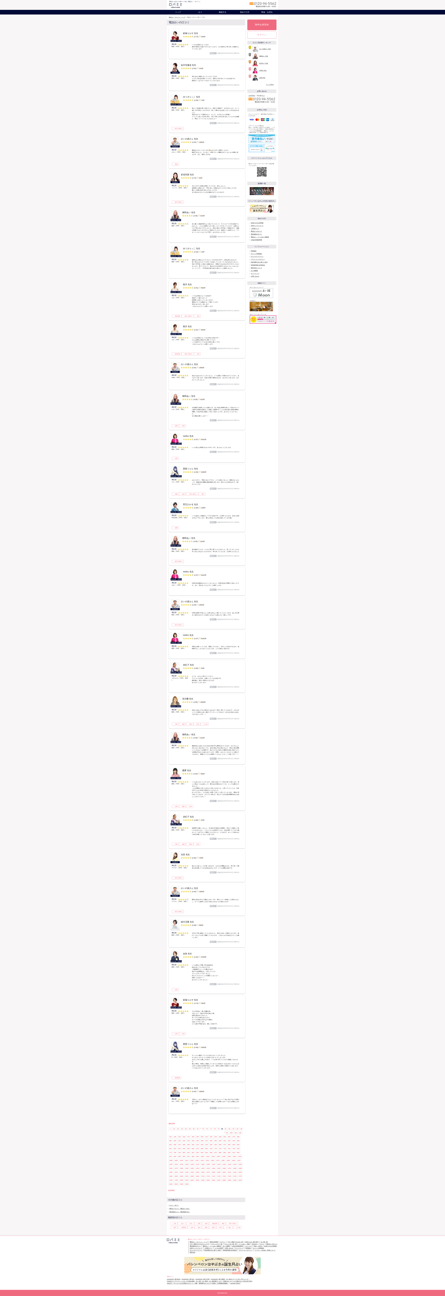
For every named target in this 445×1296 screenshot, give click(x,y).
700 (211, 1148)
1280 (202, 1164)
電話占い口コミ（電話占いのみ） (179, 1208)
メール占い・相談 (244, 1244)
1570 (208, 1172)
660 (193, 1148)
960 (184, 1156)
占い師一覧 (264, 1242)
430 (233, 1141)
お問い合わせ (255, 276)
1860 (213, 1180)
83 (233, 1129)
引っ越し (229, 1227)
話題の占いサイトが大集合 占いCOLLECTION (237, 1281)
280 (238, 1137)
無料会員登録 (262, 24)
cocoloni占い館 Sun (188, 1279)
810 (188, 1152)
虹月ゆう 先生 (263, 63)
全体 (175, 1223)
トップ (178, 12)
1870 (218, 1180)
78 (215, 1129)
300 (175, 1141)
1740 (224, 1176)
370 (206, 1141)
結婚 (183, 494)
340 (193, 1141)
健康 (183, 724)
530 (206, 1145)
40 (186, 1129)
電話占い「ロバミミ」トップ (177, 17)
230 (215, 1137)
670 (197, 1148)
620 (175, 1148)
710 (215, 1148)
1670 (186, 1176)
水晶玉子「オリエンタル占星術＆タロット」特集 (182, 1283)
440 (238, 1141)
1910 (240, 1180)
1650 (176, 1176)
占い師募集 (254, 270)
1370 (176, 1168)
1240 (181, 1164)
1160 (212, 1160)
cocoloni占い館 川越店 (218, 1279)
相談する (222, 12)
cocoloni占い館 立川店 (202, 1279)
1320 (224, 1164)
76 (207, 1129)
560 (220, 1145)
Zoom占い (255, 1244)
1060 (234, 1156)
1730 (218, 1176)
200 (202, 1137)
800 (184, 1152)
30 (182, 1129)
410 (224, 1141)
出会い (183, 1223)
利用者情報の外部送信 (258, 265)
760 (238, 1148)
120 (240, 1133)
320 (184, 1141)
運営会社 (192, 1252)
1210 (238, 1160)
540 (211, 1145)
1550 (197, 1172)
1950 (186, 1184)
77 (211, 1129)
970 (188, 1156)
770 (170, 1152)
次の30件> (171, 1190)
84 (237, 1129)
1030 (218, 1156)
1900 (234, 1180)
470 (179, 1145)
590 (233, 1145)
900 (229, 1152)
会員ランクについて (257, 225)
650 (188, 1148)
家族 (190, 724)
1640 (170, 1176)
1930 (176, 1184)
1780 (170, 1180)
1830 (197, 1180)
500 (193, 1145)
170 (188, 1137)
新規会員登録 (214, 1242)
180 (193, 1137)
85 (241, 1129)
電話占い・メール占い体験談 (260, 237)
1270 (197, 1164)
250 (224, 1137)
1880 (224, 1180)
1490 (240, 1168)
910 (233, 1152)
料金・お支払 (267, 12)
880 (220, 1152)
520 (202, 1145)
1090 (176, 1160)
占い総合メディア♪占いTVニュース (237, 1279)
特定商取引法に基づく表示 (259, 262)
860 (211, 1152)
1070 (239, 1156)
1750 (229, 1176)
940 (175, 1156)
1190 (228, 1160)
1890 (229, 1180)
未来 (198, 316)
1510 (176, 1172)
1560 (202, 1172)
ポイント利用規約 (256, 254)
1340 (234, 1164)
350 (197, 1141)
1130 (197, 1160)
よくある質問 (219, 1248)
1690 (197, 1176)
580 (229, 1145)
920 (238, 1152)
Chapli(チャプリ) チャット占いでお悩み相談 (181, 1281)
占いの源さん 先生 (265, 49)
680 (202, 1148)
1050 (229, 1156)
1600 (224, 1172)
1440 (213, 1168)
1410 (197, 1168)
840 (202, 1152)
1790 (176, 1180)
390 (215, 1141)
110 (236, 1133)
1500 (170, 1172)
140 (175, 1137)
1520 (181, 1172)
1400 (192, 1168)
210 (206, 1137)
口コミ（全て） (174, 1205)
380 (211, 1141)
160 (184, 1137)
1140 (202, 1160)
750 (233, 1148)
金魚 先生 (262, 78)
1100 (181, 1160)
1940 (181, 1184)
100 (231, 1133)
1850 (208, 1180)
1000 (202, 1156)
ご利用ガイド (255, 228)
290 (170, 1141)
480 (184, 1145)
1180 (223, 1160)
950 (179, 1156)
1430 (208, 1168)
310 (179, 1141)
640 (184, 1148)
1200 (233, 1160)
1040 (223, 1156)
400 (220, 1141)
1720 (213, 1176)
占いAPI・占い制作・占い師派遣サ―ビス (209, 1281)
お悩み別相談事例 (256, 240)
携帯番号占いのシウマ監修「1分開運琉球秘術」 (214, 1283)
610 (170, 1148)
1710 (208, 1176)
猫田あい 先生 (263, 56)
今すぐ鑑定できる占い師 (235, 1242)
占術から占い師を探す (252, 1242)
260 (229, 1137)
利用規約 (253, 251)
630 (179, 1148)
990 (197, 1156)
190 (197, 1137)
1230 (176, 1164)
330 (188, 1141)
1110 (186, 1160)
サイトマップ (255, 273)
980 (193, 1156)
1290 (208, 1164)
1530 (186, 1172)
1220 (170, 1164)
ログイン (262, 35)
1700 (202, 1176)
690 (206, 1148)
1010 (207, 1156)
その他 (205, 724)
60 (194, 1129)
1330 (229, 1164)
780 (175, 1152)
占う (200, 12)
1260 (192, 1164)
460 (175, 1145)
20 (178, 1129)
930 (170, 1156)
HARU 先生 (263, 70)
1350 (240, 1164)
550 (215, 1145)
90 (227, 1133)
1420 (202, 1168)
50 (190, 1129)
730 (224, 1148)
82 (229, 1129)
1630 (240, 1172)
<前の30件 (171, 1123)
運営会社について (256, 268)
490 (188, 1145)
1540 (192, 1172)
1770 (240, 1176)
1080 (170, 1160)
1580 (213, 1172)
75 (203, 1129)
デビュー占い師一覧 (230, 1244)
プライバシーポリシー (258, 259)
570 (224, 1145)
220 (211, 1137)
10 (174, 1129)
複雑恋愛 (177, 316)
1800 (181, 1180)
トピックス (248, 1246)
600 (238, 1145)
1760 (234, 1176)
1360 (170, 1168)
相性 (203, 494)
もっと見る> (270, 84)
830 (197, 1152)
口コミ (262, 1244)
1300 (213, 1164)
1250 (186, 1164)
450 (170, 1145)
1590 (218, 1172)
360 (202, 1141)
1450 (218, 1168)
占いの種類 (226, 1246)
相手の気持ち (179, 128)
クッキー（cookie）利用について (265, 1250)
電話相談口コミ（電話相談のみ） (179, 1212)
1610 (229, 1172)
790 (179, 1152)
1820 (192, 1180)
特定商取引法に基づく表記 (212, 1250)
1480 (234, 1168)
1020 (213, 1156)
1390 (186, 1168)
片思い (191, 1223)
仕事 (183, 425)
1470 (229, 1168)
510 (197, 1145)
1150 (207, 1160)
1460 (224, 1168)
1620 (234, 1172)
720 (220, 1148)
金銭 (199, 1227)
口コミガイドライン (257, 256)
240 (220, 1137)
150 (179, 1137)
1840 (202, 1180)
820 (193, 1152)
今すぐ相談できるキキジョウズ (199, 1244)
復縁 (176, 164)
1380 (181, 1168)
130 (170, 1137)
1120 (191, 1160)
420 (229, 1141)
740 (229, 1148)
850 (206, 1152)
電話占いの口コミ (256, 231)
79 (219, 1129)
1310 (218, 1164)
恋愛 (176, 425)
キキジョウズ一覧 (216, 1244)
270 (233, 1137)
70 (198, 1129)
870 (215, 1152)
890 (224, 1152)
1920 (170, 1184)
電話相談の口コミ (256, 234)
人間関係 (183, 1227)
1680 (192, 1176)
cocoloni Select (235, 1283)
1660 (181, 1176)
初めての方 (244, 12)
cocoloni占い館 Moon (173, 1279)
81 (225, 1129)
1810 (186, 1180)
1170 (217, 1160)
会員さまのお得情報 (257, 223)
